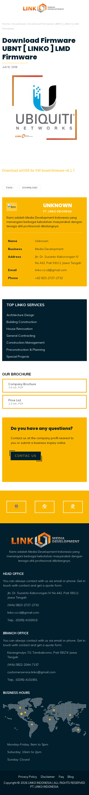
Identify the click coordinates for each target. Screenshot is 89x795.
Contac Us (26, 456)
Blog (71, 776)
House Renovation (19, 329)
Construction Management (25, 342)
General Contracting (20, 336)
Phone (13, 278)
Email (12, 270)
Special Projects (17, 356)
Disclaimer (48, 776)
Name (12, 241)
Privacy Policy (27, 776)
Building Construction (21, 322)
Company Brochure (22, 384)
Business (15, 249)
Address (14, 257)
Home (6, 23)
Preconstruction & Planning (25, 350)
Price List (14, 400)
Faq (61, 776)
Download (18, 23)
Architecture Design (20, 315)
